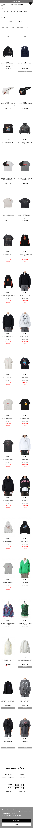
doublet (10, 21)
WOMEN (13, 11)
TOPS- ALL (18, 21)
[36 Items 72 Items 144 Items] (14, 27)
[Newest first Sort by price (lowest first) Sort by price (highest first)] (7, 29)
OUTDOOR (19, 11)
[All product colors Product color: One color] (23, 27)
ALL (5, 11)
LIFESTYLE (26, 11)
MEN (8, 11)
